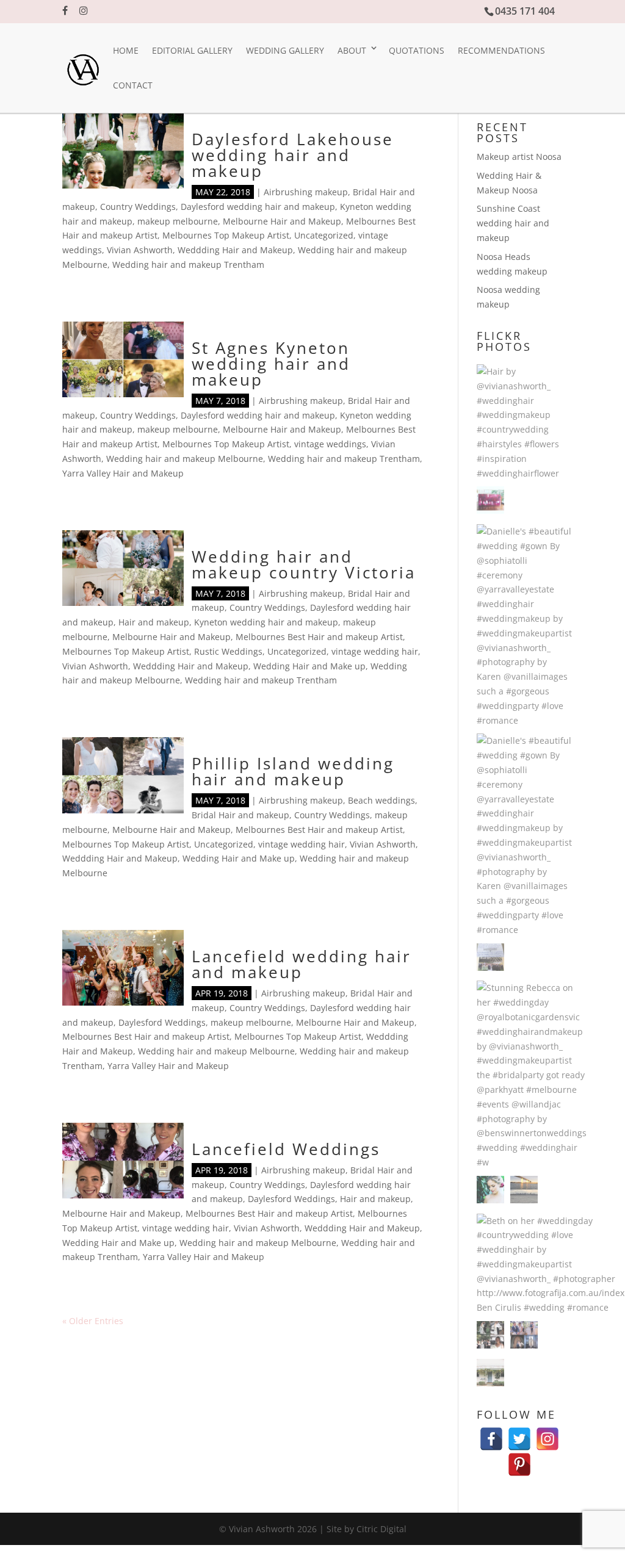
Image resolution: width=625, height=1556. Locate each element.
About (352, 50)
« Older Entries (92, 1321)
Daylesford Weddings (162, 1022)
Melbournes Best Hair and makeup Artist (319, 637)
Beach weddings (381, 800)
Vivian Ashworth (140, 250)
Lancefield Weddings (286, 1149)
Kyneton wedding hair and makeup (266, 622)
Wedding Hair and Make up (309, 666)
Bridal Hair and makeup (240, 815)
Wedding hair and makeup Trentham (188, 264)
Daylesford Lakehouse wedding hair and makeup (293, 155)
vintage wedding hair (374, 651)
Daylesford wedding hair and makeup (258, 206)
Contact (133, 85)
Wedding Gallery (285, 50)
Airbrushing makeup (306, 192)
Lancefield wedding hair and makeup (301, 964)
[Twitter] (519, 1433)
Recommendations (501, 50)
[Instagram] (547, 1433)
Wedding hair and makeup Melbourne (184, 458)
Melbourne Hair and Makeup (282, 221)
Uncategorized (323, 235)
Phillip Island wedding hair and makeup (293, 771)
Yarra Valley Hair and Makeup (123, 473)
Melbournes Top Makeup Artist (225, 235)
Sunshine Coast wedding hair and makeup (513, 223)
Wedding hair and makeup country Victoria (304, 564)
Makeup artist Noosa (519, 156)
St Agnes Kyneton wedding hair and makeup (271, 364)
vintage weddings (330, 444)
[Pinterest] (519, 1458)
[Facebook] (491, 1433)
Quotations (416, 50)
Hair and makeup (153, 622)
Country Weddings (138, 206)
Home (126, 50)
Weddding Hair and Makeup (235, 250)
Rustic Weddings (228, 651)
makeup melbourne (177, 221)
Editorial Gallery (192, 50)
